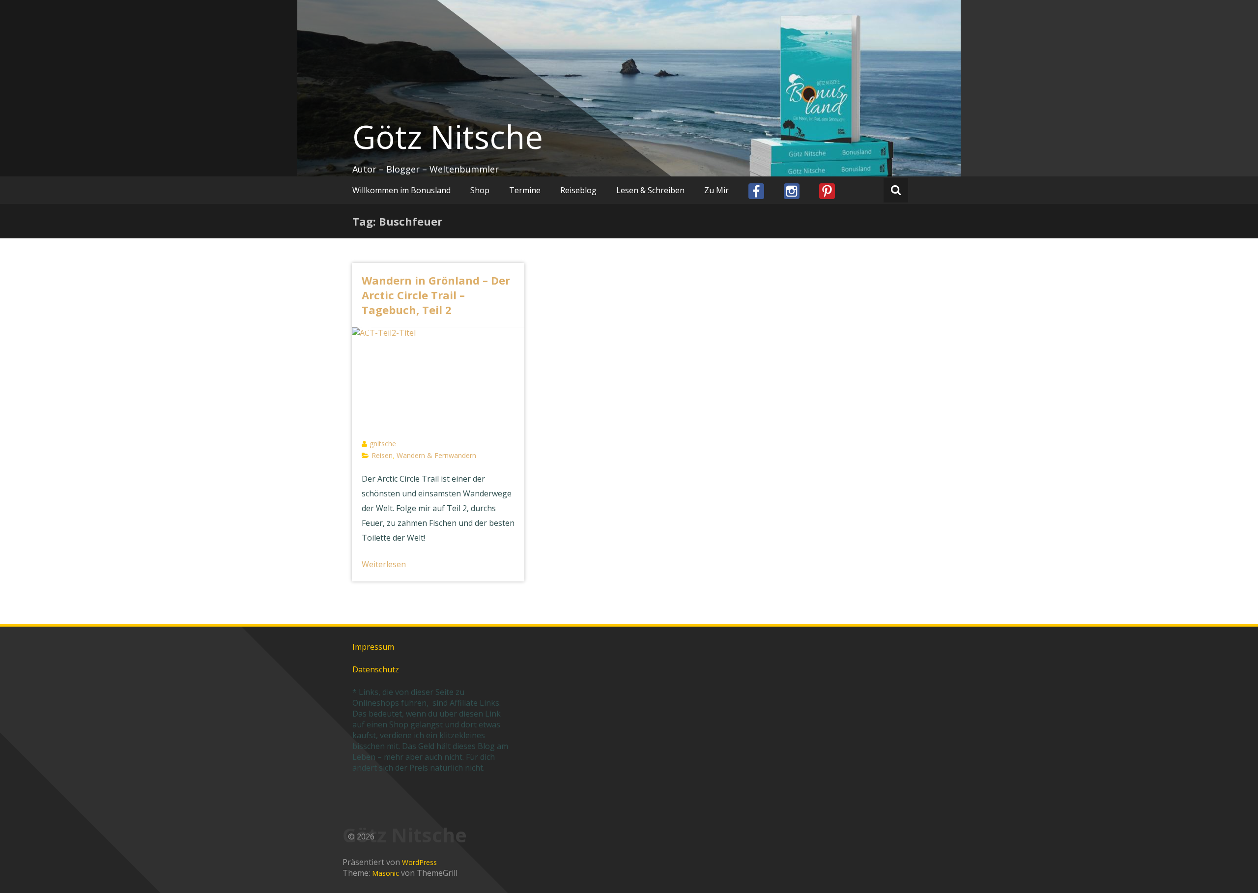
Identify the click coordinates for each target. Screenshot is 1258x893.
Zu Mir (716, 190)
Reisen (382, 455)
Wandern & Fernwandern (436, 455)
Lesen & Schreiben (650, 190)
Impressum (373, 646)
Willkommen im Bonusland (401, 190)
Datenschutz (375, 669)
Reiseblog (578, 190)
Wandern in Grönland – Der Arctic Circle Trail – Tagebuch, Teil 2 (436, 295)
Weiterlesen (384, 564)
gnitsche (383, 443)
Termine (525, 190)
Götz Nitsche (447, 136)
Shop (479, 190)
